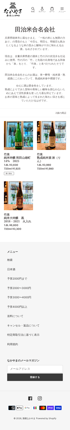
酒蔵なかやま (28, 418)
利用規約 (12, 344)
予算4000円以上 (17, 306)
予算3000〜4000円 (19, 297)
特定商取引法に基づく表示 (23, 334)
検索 (10, 260)
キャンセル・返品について (23, 325)
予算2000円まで (17, 278)
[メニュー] (62, 10)
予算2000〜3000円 (19, 288)
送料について (15, 316)
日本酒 (11, 269)
